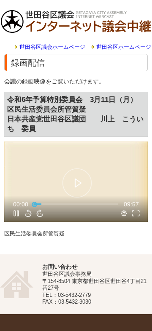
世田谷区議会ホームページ (52, 47)
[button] (77, 182)
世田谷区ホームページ (123, 47)
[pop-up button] (124, 213)
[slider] (76, 204)
